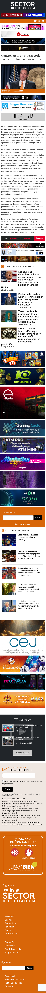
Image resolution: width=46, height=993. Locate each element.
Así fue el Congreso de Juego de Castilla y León (29, 727)
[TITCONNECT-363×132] (22, 682)
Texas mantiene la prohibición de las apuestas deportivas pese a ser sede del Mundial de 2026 (28, 316)
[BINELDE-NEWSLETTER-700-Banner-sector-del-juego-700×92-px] (23, 246)
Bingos (8, 930)
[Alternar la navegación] (4, 21)
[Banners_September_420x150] (22, 700)
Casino (4, 91)
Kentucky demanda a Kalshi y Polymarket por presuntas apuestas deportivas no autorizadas (30, 299)
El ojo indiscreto (12, 952)
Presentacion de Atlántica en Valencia (27, 739)
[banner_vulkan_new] (23, 98)
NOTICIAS (9, 916)
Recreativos (10, 923)
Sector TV (9, 942)
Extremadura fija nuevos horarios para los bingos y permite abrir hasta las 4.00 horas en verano (29, 571)
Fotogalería (10, 945)
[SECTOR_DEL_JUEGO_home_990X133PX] (23, 28)
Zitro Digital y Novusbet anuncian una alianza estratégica (28, 537)
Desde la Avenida (13, 949)
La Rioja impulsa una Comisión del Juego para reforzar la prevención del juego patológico (28, 604)
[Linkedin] (39, 21)
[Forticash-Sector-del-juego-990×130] (23, 42)
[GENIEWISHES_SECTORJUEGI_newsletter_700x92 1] (23, 49)
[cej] (22, 646)
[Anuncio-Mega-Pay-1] (22, 445)
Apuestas (9, 926)
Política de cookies (13, 983)
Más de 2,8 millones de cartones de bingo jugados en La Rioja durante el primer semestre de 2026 (29, 555)
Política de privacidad (15, 979)
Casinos (9, 920)
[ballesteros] (22, 664)
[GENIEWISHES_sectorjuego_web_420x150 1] (22, 628)
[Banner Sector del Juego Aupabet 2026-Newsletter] (23, 239)
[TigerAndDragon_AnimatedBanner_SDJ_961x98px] (23, 15)
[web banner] (22, 403)
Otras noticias (11, 933)
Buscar (38, 517)
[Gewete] (22, 480)
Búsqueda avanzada (22, 524)
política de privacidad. (35, 825)
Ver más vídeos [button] (22, 753)
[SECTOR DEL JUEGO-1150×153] (23, 35)
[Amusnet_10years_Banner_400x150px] (22, 377)
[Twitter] (43, 21)
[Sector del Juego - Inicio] (23, 5)
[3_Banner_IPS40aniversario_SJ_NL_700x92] (23, 253)
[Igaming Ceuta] (22, 429)
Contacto (9, 986)
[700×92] (23, 260)
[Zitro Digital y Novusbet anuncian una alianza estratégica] (9, 540)
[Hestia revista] (23, 117)
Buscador (10, 512)
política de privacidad (25, 781)
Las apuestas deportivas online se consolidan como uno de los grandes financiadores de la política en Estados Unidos (21, 280)
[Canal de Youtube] (35, 21)
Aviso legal (10, 976)
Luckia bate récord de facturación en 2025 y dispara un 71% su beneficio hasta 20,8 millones (29, 588)
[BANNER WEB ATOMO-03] (22, 498)
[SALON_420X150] (22, 462)
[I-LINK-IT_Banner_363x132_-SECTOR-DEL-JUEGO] (22, 359)
